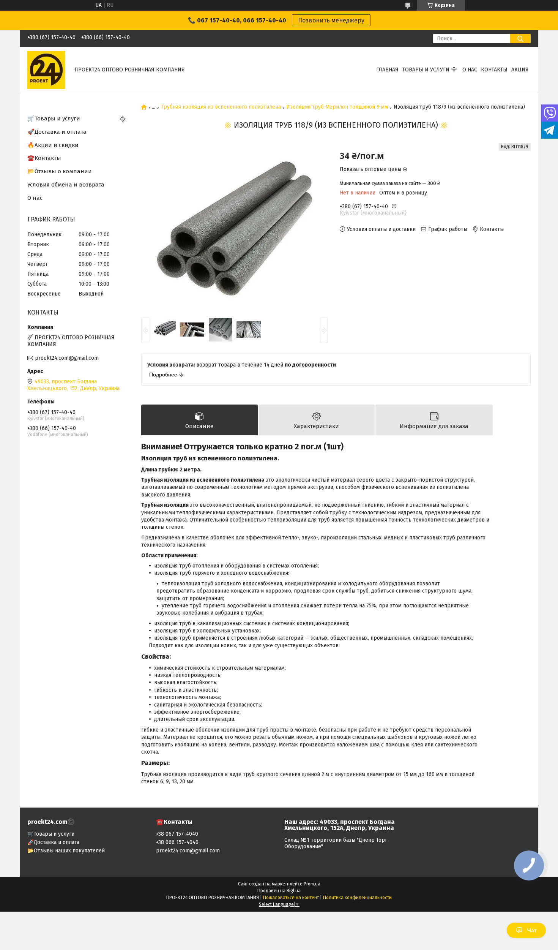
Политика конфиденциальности (357, 897)
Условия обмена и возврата (65, 184)
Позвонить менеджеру (331, 20)
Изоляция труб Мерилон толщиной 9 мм (337, 107)
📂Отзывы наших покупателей (66, 850)
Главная (387, 69)
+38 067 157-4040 (177, 834)
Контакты (494, 69)
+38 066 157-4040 (177, 842)
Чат (532, 930)
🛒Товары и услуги (53, 118)
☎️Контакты (44, 158)
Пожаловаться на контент (291, 897)
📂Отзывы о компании (59, 171)
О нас (469, 69)
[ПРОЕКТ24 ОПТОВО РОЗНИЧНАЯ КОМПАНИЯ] (46, 69)
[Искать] (520, 38)
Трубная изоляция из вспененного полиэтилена (221, 107)
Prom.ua (312, 884)
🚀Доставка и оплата (57, 131)
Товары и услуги (425, 69)
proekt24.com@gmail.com (67, 358)
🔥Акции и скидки (53, 145)
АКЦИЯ (520, 69)
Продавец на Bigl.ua (279, 890)
